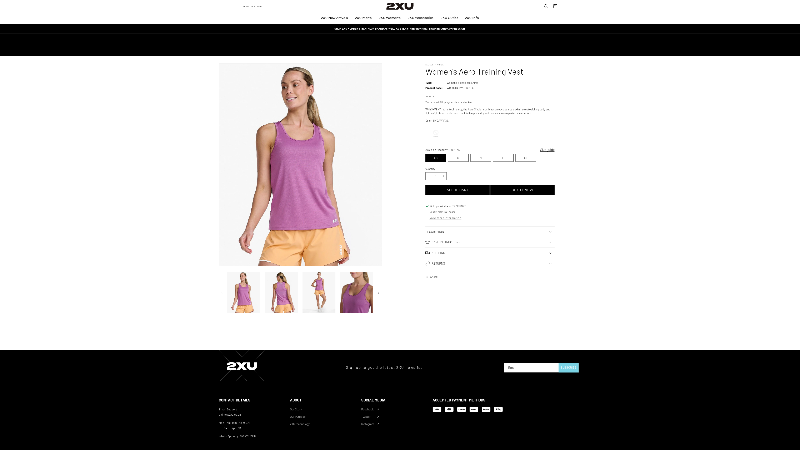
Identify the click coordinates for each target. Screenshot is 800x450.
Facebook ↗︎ (370, 409)
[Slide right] (379, 293)
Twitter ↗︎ (370, 416)
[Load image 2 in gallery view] (281, 292)
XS (436, 158)
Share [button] (434, 276)
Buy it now (522, 190)
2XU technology (300, 424)
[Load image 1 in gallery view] (243, 292)
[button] (334, 17)
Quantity (430, 168)
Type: (428, 82)
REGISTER (248, 6)
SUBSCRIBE (568, 367)
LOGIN (259, 6)
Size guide (547, 149)
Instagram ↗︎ (370, 424)
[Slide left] (222, 293)
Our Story (296, 409)
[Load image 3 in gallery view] (319, 292)
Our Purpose (297, 416)
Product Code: (434, 88)
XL (530, 159)
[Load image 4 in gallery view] (356, 292)
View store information (445, 218)
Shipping (444, 102)
